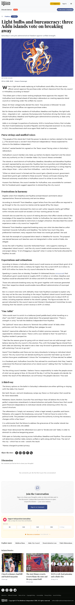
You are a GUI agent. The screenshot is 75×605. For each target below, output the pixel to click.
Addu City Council (34, 543)
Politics (7, 16)
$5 (9, 527)
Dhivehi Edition (6, 10)
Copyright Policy (31, 595)
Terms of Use (21, 595)
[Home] (2, 16)
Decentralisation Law (50, 543)
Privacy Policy (48, 595)
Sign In (64, 4)
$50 (51, 527)
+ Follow (14, 16)
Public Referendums (66, 543)
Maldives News (20, 543)
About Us (3, 595)
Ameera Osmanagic (21, 81)
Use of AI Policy (57, 595)
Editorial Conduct (12, 595)
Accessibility (40, 595)
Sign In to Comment (37, 507)
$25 (37, 527)
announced (59, 273)
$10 (23, 527)
